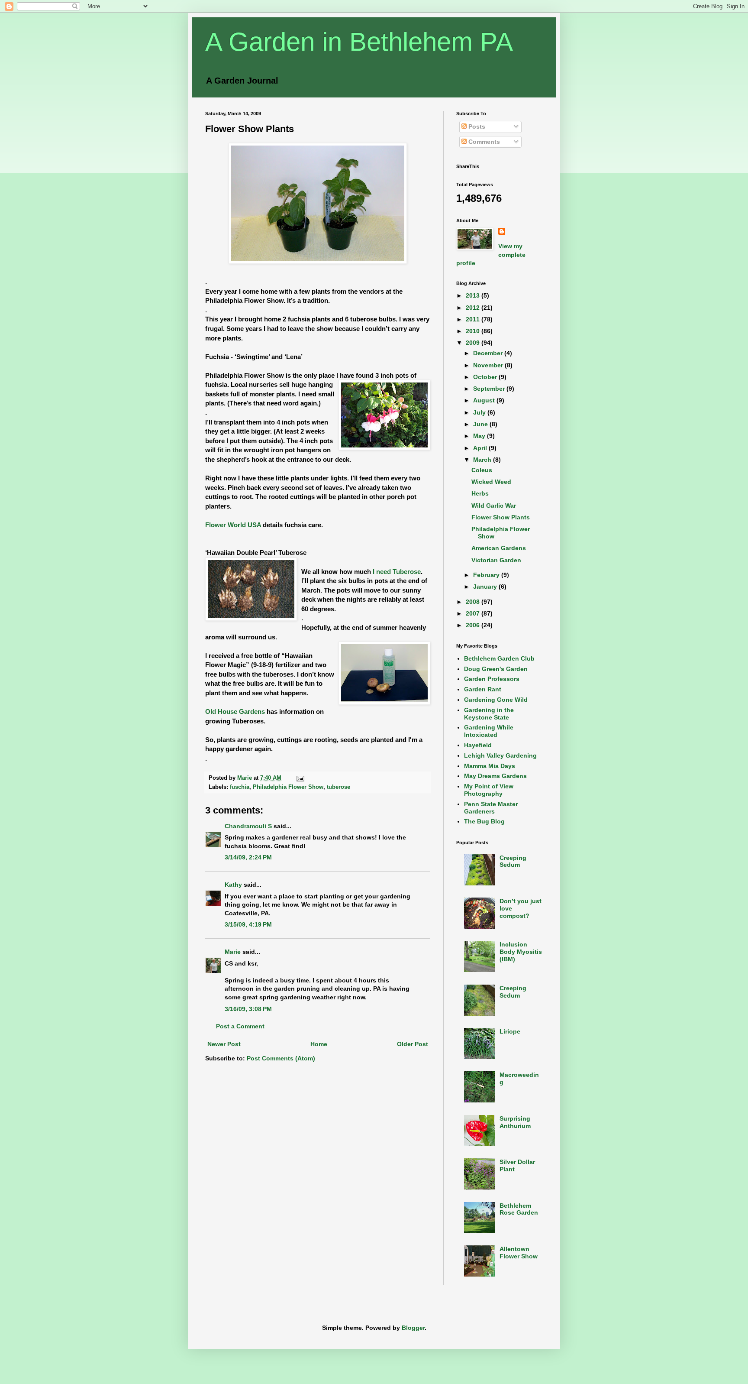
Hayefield (478, 745)
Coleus (481, 470)
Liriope (510, 1031)
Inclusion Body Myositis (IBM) (521, 952)
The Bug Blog (484, 821)
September (489, 388)
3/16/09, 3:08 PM (248, 1008)
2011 (473, 319)
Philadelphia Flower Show (288, 787)
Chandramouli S (248, 826)
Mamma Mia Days (489, 765)
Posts (476, 126)
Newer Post (224, 1043)
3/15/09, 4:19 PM (248, 924)
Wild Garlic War (493, 505)
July (480, 412)
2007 (473, 613)
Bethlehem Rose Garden (519, 1209)
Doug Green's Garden (496, 668)
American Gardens (498, 548)
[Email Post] (300, 778)
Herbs (480, 493)
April (481, 447)
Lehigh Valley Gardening (500, 755)
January (486, 586)
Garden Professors (491, 678)
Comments (483, 141)
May (480, 435)
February (487, 574)
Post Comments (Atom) (281, 1058)
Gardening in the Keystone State (489, 714)
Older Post (412, 1043)
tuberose (338, 787)
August (485, 400)
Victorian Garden (496, 560)
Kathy (233, 884)
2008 (473, 601)
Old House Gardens (235, 711)
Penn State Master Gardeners (491, 808)
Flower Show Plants (500, 517)
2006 (473, 625)
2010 (473, 330)
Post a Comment (240, 1026)
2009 (473, 342)
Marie (233, 951)
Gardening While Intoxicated (488, 731)
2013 (473, 295)
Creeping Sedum (513, 861)
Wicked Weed (491, 481)
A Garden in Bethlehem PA (359, 41)
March (483, 459)
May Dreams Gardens (495, 775)
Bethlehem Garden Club (499, 658)
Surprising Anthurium (515, 1122)
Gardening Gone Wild (496, 699)
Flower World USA (233, 524)
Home (318, 1043)
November (489, 365)
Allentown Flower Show (519, 1252)
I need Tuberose (397, 571)
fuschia (239, 787)
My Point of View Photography (488, 790)
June (481, 424)
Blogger (413, 1327)
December (488, 353)
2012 (473, 307)
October (486, 376)
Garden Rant (482, 689)
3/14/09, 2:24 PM (248, 857)
